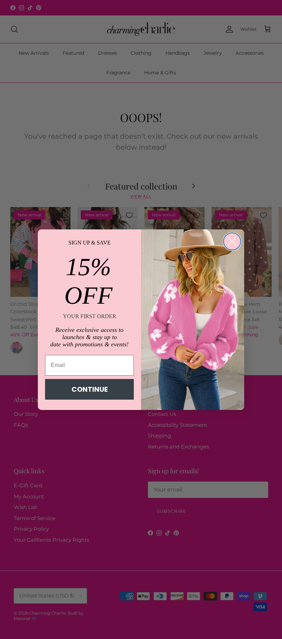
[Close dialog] (232, 241)
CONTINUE (90, 389)
